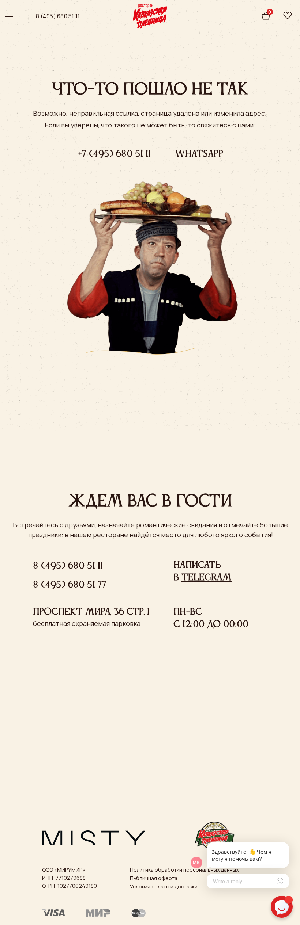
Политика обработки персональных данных (184, 869)
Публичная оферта (153, 878)
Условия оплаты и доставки (164, 886)
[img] (287, 15)
